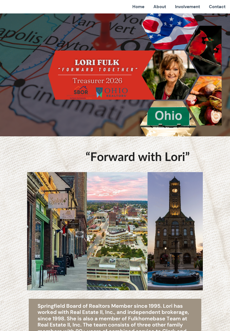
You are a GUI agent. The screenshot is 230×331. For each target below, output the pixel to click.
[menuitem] (138, 6)
